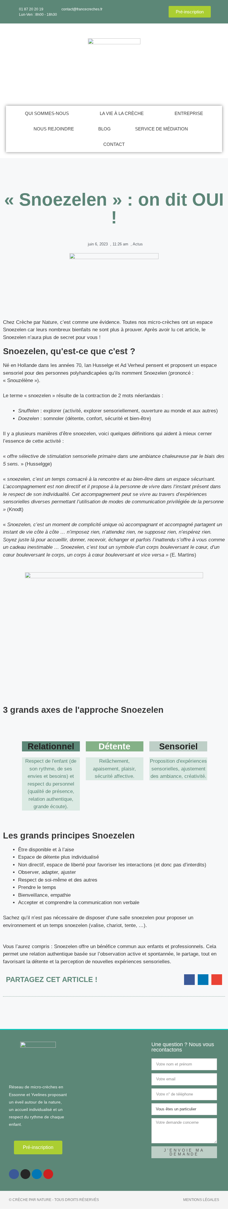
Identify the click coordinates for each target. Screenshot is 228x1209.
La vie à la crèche (122, 113)
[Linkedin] (37, 1174)
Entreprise (189, 113)
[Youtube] (48, 1174)
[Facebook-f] (14, 1174)
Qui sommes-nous (47, 113)
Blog (104, 128)
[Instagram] (25, 1174)
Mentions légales (201, 1200)
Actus (138, 244)
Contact (114, 144)
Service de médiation (161, 128)
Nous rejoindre (54, 128)
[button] (189, 979)
